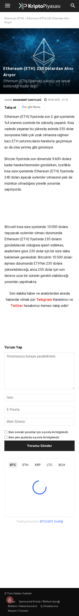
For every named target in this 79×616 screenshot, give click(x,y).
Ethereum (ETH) (14, 18)
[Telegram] (63, 323)
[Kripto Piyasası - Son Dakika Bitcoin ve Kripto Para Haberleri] (39, 6)
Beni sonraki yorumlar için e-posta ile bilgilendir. (38, 432)
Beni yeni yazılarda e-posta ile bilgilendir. (34, 437)
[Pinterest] (42, 323)
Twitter (17, 306)
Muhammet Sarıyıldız (27, 99)
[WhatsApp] (52, 323)
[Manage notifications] (9, 599)
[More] (73, 323)
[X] (32, 323)
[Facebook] (22, 323)
